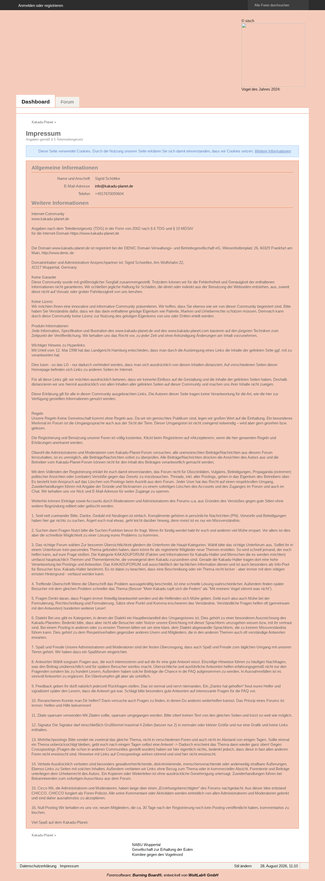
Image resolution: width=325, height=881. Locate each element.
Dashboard (36, 102)
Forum (67, 102)
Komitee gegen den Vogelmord (157, 854)
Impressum (69, 866)
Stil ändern (243, 866)
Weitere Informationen (273, 151)
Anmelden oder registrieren (40, 5)
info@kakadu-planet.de (114, 186)
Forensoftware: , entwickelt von (162, 875)
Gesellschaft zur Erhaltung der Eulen (162, 849)
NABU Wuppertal (146, 844)
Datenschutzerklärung (38, 866)
